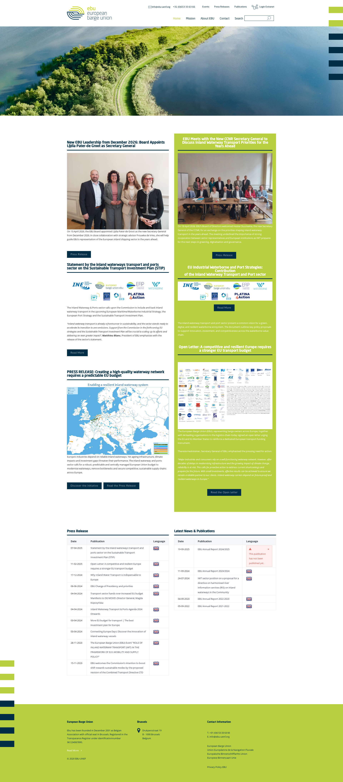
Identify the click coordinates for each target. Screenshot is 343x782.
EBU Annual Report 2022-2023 (213, 598)
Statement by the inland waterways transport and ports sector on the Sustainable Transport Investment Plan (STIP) (117, 552)
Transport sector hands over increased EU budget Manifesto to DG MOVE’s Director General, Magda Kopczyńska (117, 598)
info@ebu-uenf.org (161, 7)
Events (205, 7)
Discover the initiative (84, 486)
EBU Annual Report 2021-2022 (213, 606)
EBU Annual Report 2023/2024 (213, 571)
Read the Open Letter (224, 492)
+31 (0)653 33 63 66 (184, 7)
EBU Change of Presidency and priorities (112, 586)
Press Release (79, 254)
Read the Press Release (121, 486)
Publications (240, 7)
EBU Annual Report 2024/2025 (213, 549)
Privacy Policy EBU (217, 767)
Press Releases (221, 7)
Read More (77, 353)
